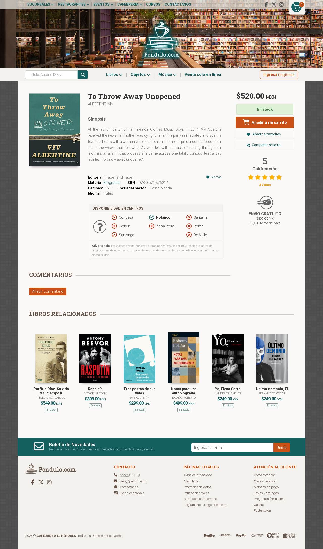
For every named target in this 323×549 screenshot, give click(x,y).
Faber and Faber (120, 177)
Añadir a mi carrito (269, 122)
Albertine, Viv (100, 104)
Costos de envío (265, 481)
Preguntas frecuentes (269, 499)
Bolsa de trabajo (132, 493)
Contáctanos (178, 4)
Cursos (153, 4)
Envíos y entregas (266, 493)
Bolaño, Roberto (183, 397)
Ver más (215, 177)
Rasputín (95, 389)
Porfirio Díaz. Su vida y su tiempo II (51, 391)
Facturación (262, 510)
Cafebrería (128, 4)
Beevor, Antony (95, 393)
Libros (112, 74)
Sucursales (39, 4)
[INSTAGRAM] (281, 4)
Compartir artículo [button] (266, 145)
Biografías (111, 182)
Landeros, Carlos (228, 393)
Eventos (101, 4)
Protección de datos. (198, 487)
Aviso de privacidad (198, 475)
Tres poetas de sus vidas (139, 391)
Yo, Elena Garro (228, 389)
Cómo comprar (264, 475)
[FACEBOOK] (266, 4)
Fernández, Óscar (272, 393)
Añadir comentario (47, 291)
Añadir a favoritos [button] (266, 134)
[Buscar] (83, 74)
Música (165, 74)
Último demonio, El (272, 389)
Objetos (139, 74)
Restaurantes (72, 4)
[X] (274, 4)
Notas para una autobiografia (183, 391)
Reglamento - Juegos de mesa (205, 505)
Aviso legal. (192, 481)
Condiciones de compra (200, 499)
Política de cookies (196, 493)
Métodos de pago (266, 487)
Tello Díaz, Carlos (51, 397)
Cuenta (259, 505)
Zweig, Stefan (139, 397)
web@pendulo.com (133, 481)
